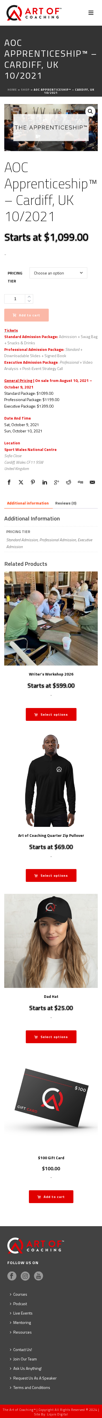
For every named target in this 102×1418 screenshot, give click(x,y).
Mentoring (22, 1322)
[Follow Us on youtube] (38, 1276)
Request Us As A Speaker (35, 1378)
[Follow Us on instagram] (25, 1276)
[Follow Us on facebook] (11, 1276)
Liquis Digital (57, 1414)
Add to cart (29, 315)
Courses (20, 1294)
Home (12, 90)
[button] (90, 111)
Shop (25, 90)
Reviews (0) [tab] (65, 503)
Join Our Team (25, 1359)
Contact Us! (22, 1349)
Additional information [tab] (28, 503)
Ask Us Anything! (27, 1368)
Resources (22, 1332)
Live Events (23, 1313)
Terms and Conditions (31, 1387)
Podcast (20, 1304)
